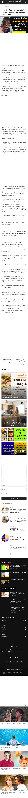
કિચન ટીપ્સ (12, 536)
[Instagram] (10, 662)
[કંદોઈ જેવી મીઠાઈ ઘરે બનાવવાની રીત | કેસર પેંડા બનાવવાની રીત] (5, 567)
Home (2, 6)
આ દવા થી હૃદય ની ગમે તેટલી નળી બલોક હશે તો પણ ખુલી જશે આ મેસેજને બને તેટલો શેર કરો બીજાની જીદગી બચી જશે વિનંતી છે (21, 362)
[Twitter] (17, 662)
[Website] (21, 662)
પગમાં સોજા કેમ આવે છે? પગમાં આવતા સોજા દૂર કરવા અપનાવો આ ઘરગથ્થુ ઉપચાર (7, 361)
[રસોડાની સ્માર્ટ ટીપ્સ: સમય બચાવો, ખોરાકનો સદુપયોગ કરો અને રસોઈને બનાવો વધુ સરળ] (14, 385)
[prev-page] (2, 458)
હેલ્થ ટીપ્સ (7, 6)
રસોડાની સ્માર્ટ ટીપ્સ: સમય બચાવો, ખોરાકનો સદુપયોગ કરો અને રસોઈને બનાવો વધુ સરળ (14, 396)
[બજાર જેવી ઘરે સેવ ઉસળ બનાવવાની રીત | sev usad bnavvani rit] (5, 581)
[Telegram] (14, 662)
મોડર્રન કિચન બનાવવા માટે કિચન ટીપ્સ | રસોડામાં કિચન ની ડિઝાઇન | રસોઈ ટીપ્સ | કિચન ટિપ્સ (14, 424)
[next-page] (5, 458)
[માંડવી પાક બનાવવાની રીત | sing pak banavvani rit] (5, 574)
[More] (21, 350)
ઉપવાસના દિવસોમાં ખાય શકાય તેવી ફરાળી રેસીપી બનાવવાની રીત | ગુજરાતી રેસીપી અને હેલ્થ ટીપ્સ (14, 452)
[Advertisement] (14, 50)
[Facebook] (6, 662)
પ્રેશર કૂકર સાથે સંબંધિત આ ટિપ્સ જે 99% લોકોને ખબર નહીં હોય (18, 538)
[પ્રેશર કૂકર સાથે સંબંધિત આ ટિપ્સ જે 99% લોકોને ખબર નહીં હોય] (5, 538)
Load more (13, 553)
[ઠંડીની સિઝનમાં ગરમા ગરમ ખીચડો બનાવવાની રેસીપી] (5, 547)
